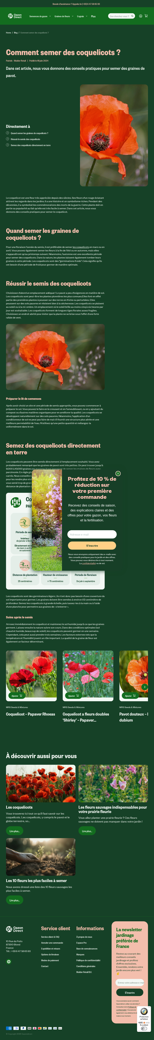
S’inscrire (92, 545)
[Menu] (149, 1008)
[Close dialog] (118, 473)
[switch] (144, 1028)
